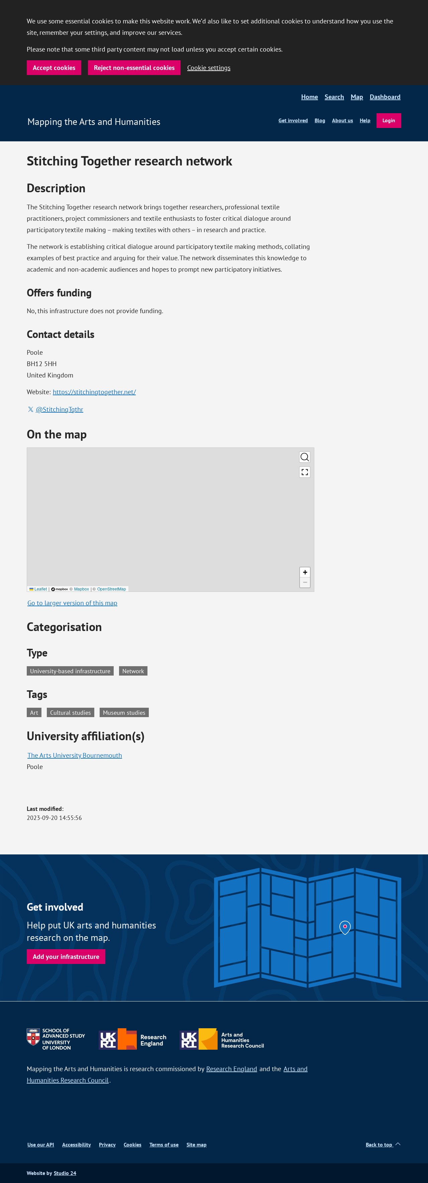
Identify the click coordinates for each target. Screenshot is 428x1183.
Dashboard (385, 96)
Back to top (380, 1144)
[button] (305, 572)
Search (334, 96)
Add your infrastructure (66, 956)
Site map (197, 1144)
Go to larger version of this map (72, 603)
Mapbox (81, 589)
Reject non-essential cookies (134, 67)
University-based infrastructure (70, 671)
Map (357, 96)
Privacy (107, 1144)
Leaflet (40, 589)
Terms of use (164, 1144)
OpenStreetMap (111, 589)
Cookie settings (208, 67)
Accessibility (76, 1144)
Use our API (40, 1144)
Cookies (132, 1144)
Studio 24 (65, 1173)
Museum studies (126, 712)
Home (309, 96)
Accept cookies (54, 67)
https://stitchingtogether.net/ (94, 392)
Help (365, 120)
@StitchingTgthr (59, 409)
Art (35, 712)
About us (342, 120)
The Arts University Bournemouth (74, 755)
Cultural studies (72, 712)
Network (133, 671)
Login (389, 120)
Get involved (293, 120)
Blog (320, 120)
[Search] (305, 457)
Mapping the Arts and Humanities (93, 121)
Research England (231, 1068)
